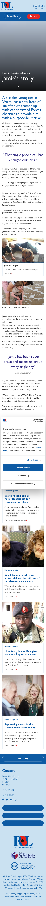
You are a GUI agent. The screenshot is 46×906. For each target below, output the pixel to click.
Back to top (23, 758)
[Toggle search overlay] (42, 6)
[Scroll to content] (18, 87)
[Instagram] (15, 799)
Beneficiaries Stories (20, 73)
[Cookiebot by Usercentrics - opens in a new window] (32, 420)
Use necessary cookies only (23, 484)
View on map (8, 790)
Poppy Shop (12, 16)
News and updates (12, 491)
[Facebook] (3, 799)
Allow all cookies (23, 468)
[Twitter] (7, 799)
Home (5, 73)
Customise (21, 476)
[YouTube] (11, 799)
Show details (32, 460)
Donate (33, 16)
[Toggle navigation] (36, 6)
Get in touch (8, 795)
